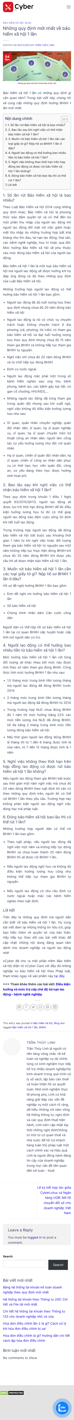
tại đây (59, 976)
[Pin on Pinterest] (47, 1007)
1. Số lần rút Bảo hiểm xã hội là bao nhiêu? (36, 125)
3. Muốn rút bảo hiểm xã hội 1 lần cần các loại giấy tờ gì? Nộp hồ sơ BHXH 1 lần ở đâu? (36, 143)
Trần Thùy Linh (44, 45)
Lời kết (12, 184)
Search (8, 1256)
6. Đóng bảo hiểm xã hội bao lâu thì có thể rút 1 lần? (37, 178)
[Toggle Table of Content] (62, 119)
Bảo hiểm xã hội (13, 22)
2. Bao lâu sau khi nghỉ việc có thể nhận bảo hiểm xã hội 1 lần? (35, 132)
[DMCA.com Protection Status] (12, 1393)
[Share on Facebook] (26, 1007)
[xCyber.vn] (33, 7)
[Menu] (68, 7)
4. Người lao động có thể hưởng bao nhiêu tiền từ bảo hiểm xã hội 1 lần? (37, 155)
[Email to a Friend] (40, 1007)
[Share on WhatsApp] (19, 1007)
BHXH (42, 1027)
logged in (35, 1237)
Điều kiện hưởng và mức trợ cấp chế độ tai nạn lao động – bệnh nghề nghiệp (36, 989)
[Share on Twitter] (33, 1007)
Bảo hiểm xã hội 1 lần (24, 1027)
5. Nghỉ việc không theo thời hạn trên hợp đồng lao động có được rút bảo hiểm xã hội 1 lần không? (36, 166)
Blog (28, 22)
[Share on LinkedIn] (55, 1007)
